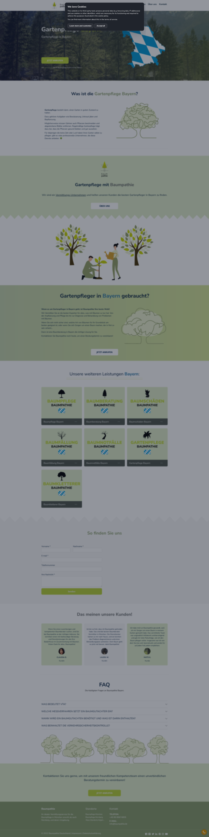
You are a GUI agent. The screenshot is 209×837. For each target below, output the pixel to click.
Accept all (101, 26)
